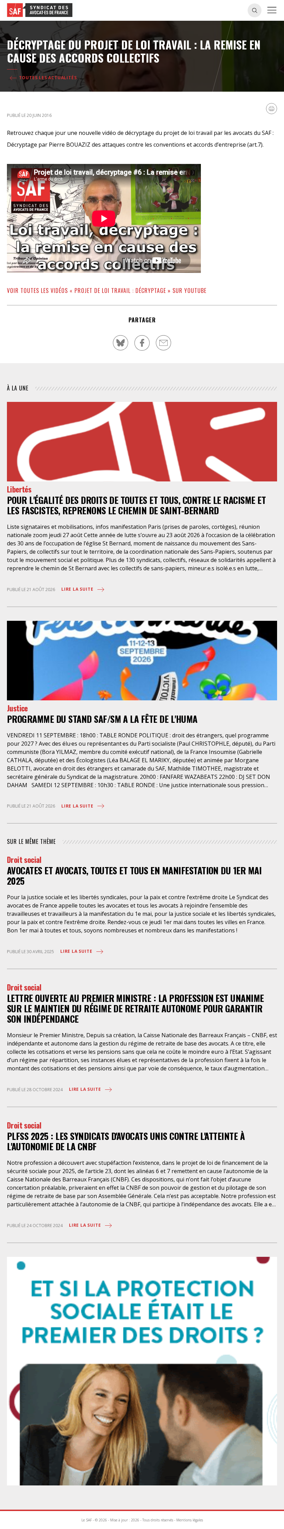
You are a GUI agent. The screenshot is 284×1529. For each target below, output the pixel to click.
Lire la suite (78, 589)
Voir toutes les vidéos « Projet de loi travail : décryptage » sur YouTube (106, 290)
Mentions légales (189, 1520)
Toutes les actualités (47, 78)
